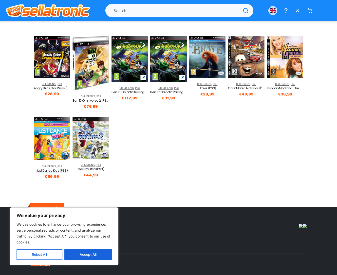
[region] (64, 236)
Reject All (39, 254)
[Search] (245, 10)
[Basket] (310, 11)
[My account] (297, 11)
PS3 (59, 83)
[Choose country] (272, 10)
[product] (52, 57)
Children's (49, 83)
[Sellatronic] (48, 10)
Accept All (88, 254)
